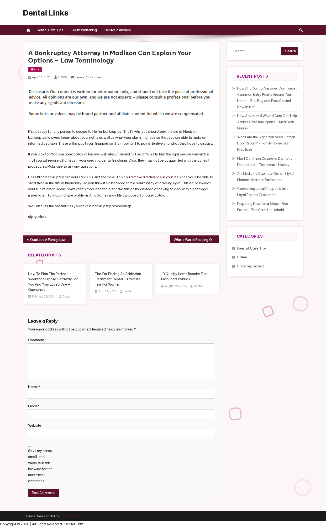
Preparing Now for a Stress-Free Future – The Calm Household (262, 207)
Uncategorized (250, 266)
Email (33, 406)
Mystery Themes (72, 516)
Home (35, 69)
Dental (63, 77)
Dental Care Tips (50, 30)
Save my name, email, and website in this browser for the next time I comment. (40, 466)
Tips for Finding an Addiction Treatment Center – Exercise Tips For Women (118, 279)
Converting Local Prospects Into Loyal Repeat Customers (263, 191)
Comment (37, 340)
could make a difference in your (148, 177)
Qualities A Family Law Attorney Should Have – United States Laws (51, 240)
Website (34, 425)
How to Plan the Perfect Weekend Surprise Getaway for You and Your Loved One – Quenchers (53, 282)
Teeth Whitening (84, 30)
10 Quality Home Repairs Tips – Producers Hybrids (185, 276)
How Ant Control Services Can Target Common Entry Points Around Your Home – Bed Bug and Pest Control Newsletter (267, 97)
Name (34, 387)
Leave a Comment (89, 77)
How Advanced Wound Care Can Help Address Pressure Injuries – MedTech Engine (267, 122)
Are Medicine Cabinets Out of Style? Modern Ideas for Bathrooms (265, 176)
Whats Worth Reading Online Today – (196, 240)
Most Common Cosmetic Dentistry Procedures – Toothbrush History (265, 161)
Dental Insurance (118, 30)
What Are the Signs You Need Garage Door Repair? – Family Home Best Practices (266, 143)
